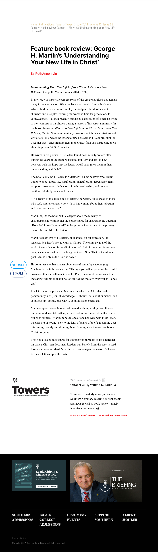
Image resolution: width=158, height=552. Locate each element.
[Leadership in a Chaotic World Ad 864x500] (39, 490)
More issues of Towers (82, 415)
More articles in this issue (113, 415)
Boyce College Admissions (50, 520)
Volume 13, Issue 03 (101, 24)
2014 (85, 24)
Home (34, 24)
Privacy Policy (19, 538)
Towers (60, 24)
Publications (46, 24)
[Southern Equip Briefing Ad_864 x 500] (106, 501)
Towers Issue (73, 24)
